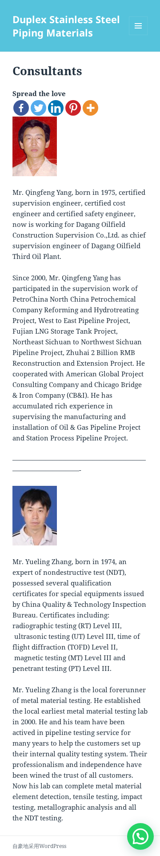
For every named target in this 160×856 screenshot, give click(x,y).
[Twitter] (38, 108)
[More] (90, 108)
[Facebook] (21, 108)
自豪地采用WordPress (39, 846)
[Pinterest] (73, 108)
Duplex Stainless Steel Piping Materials (66, 25)
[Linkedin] (56, 108)
